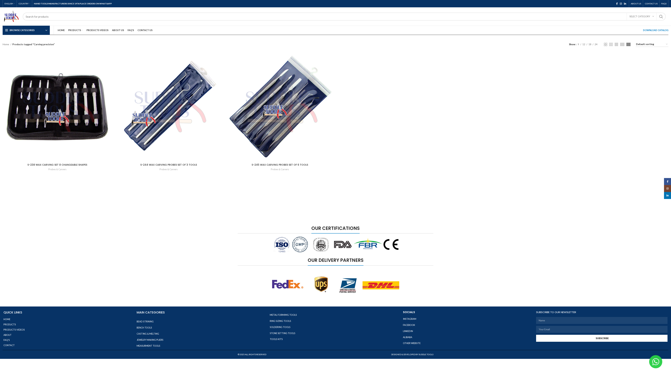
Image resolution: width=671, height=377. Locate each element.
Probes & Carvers (57, 169)
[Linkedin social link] (625, 3)
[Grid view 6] (628, 44)
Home (6, 44)
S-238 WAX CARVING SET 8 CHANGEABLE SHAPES (57, 165)
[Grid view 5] (622, 44)
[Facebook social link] (617, 3)
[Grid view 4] (616, 44)
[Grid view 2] (605, 44)
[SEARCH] (661, 17)
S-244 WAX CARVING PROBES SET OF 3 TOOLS (168, 165)
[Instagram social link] (621, 3)
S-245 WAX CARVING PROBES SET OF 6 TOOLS (280, 165)
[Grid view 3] (611, 44)
